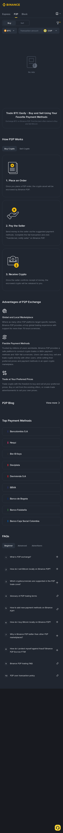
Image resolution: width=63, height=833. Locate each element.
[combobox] (9, 31)
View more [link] (51, 402)
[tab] (6, 14)
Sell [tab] (22, 23)
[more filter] (58, 23)
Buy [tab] (9, 23)
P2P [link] (16, 14)
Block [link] (24, 14)
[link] (31, 431)
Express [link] (6, 14)
